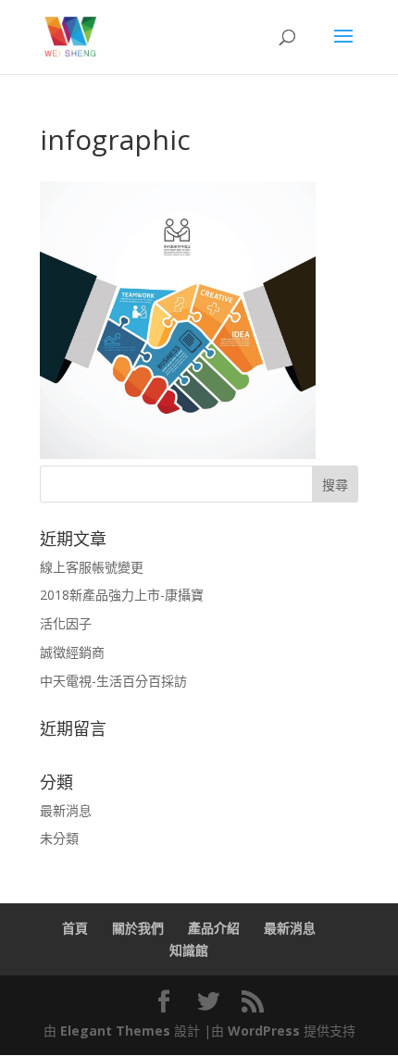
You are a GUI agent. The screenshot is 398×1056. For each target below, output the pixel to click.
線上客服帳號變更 (91, 567)
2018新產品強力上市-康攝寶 (122, 594)
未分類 (59, 838)
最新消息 (66, 810)
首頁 (75, 928)
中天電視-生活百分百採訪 (113, 681)
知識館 (188, 950)
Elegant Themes (115, 1030)
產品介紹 (214, 928)
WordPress (264, 1030)
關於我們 (138, 928)
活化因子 (66, 623)
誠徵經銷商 (72, 652)
